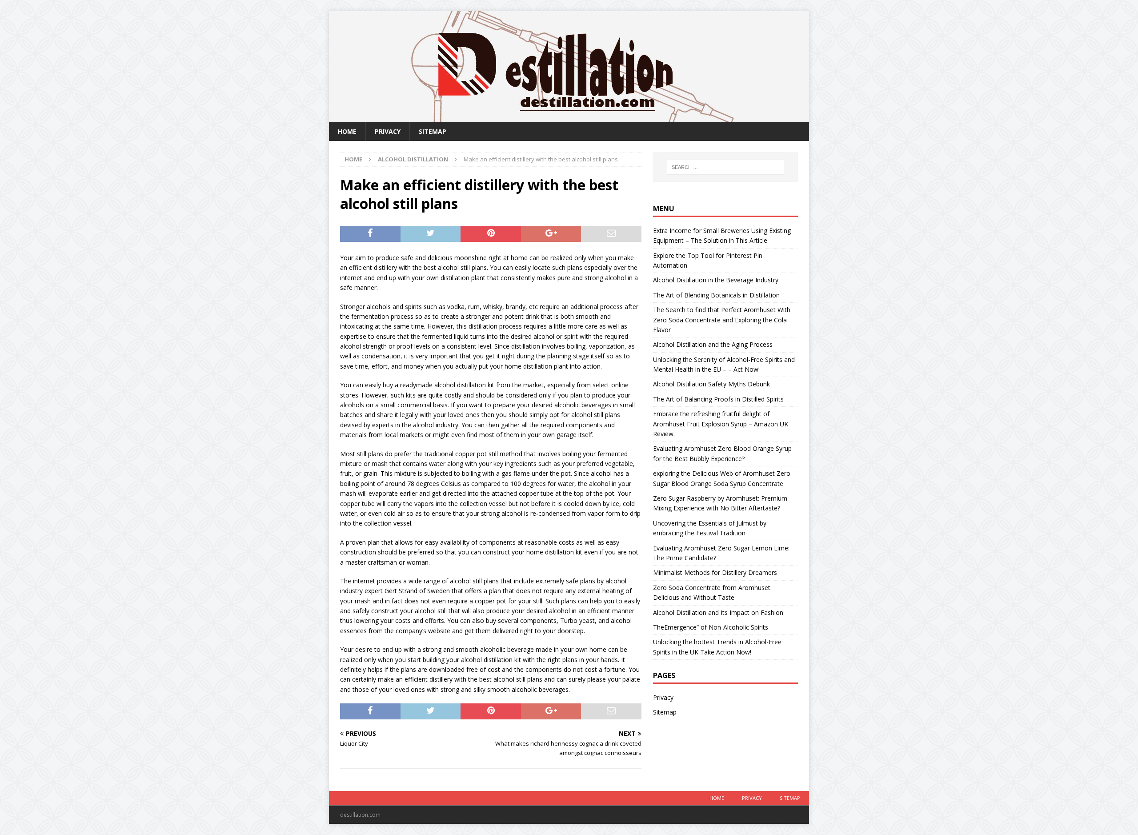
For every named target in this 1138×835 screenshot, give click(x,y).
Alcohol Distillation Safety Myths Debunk (711, 384)
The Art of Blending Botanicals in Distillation (716, 295)
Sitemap (432, 131)
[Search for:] (725, 167)
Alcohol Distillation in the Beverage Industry (715, 280)
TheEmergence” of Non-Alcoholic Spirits (710, 627)
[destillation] (569, 117)
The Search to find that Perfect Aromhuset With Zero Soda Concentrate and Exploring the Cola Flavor (721, 319)
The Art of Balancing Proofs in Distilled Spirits (718, 399)
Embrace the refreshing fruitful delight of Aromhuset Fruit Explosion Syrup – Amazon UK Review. (720, 423)
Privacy (388, 131)
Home (347, 131)
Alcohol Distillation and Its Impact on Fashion (718, 612)
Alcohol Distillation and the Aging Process (713, 344)
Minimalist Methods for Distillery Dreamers (715, 572)
